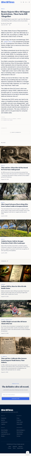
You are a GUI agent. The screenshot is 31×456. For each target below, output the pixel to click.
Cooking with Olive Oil (5, 434)
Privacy (9, 448)
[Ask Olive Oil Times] (27, 452)
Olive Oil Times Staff (7, 23)
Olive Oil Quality (4, 430)
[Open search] (21, 2)
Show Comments (16, 132)
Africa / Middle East (6, 319)
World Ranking (20, 432)
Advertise (20, 446)
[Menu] (29, 2)
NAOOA (19, 118)
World (3, 8)
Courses (18, 436)
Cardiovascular (4, 422)
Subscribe (15, 446)
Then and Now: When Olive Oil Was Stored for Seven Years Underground (14, 169)
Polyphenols (3, 418)
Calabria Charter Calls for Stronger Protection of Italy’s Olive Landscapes (13, 242)
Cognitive (3, 424)
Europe (3, 284)
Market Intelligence (21, 430)
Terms (14, 448)
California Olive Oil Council (9, 118)
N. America (4, 356)
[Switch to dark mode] (23, 2)
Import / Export (20, 422)
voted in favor (8, 41)
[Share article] (29, 24)
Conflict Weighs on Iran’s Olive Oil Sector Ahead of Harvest (14, 323)
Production (19, 420)
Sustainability (19, 424)
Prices (18, 418)
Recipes (2, 436)
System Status (20, 448)
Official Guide (19, 434)
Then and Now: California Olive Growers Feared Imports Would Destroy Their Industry (14, 360)
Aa (9, 25)
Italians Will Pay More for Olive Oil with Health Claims (13, 287)
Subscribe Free (15, 398)
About (10, 446)
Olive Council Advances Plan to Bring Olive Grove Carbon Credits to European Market (14, 205)
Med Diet (3, 420)
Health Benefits (4, 432)
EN (26, 2)
